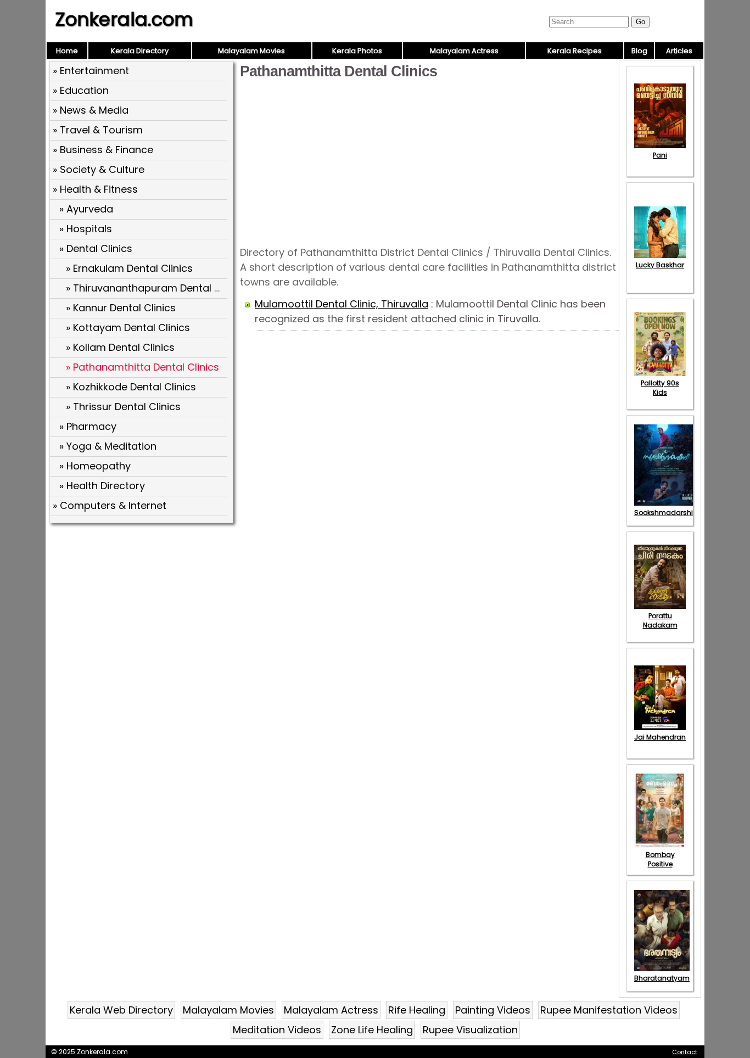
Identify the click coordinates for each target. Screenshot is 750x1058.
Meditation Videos (277, 1030)
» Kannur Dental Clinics (121, 308)
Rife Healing (416, 1010)
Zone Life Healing (372, 1030)
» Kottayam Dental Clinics (128, 327)
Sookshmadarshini (666, 512)
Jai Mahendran (660, 737)
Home (67, 51)
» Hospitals (85, 229)
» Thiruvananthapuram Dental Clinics (156, 288)
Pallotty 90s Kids (660, 387)
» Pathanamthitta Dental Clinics (142, 367)
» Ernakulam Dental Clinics (129, 268)
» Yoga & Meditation (107, 446)
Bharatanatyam (662, 978)
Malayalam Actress (464, 51)
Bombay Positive (660, 859)
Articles (679, 51)
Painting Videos (492, 1010)
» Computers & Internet (109, 505)
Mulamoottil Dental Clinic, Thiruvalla (341, 304)
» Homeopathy (95, 466)
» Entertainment (91, 70)
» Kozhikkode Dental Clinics (131, 387)
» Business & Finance (103, 149)
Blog (639, 51)
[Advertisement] (143, 607)
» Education (81, 90)
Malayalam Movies (251, 51)
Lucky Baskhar (660, 265)
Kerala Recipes (574, 51)
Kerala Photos (357, 51)
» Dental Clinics (95, 248)
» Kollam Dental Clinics (120, 347)
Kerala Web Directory (121, 1010)
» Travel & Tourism (98, 130)
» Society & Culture (98, 169)
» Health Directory (102, 485)
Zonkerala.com (124, 19)
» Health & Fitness (95, 189)
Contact (684, 1052)
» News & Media (90, 110)
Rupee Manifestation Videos (609, 1010)
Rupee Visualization (470, 1030)
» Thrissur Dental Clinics (123, 406)
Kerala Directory (140, 51)
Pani (660, 155)
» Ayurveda (86, 209)
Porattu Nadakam (660, 620)
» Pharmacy (87, 426)
